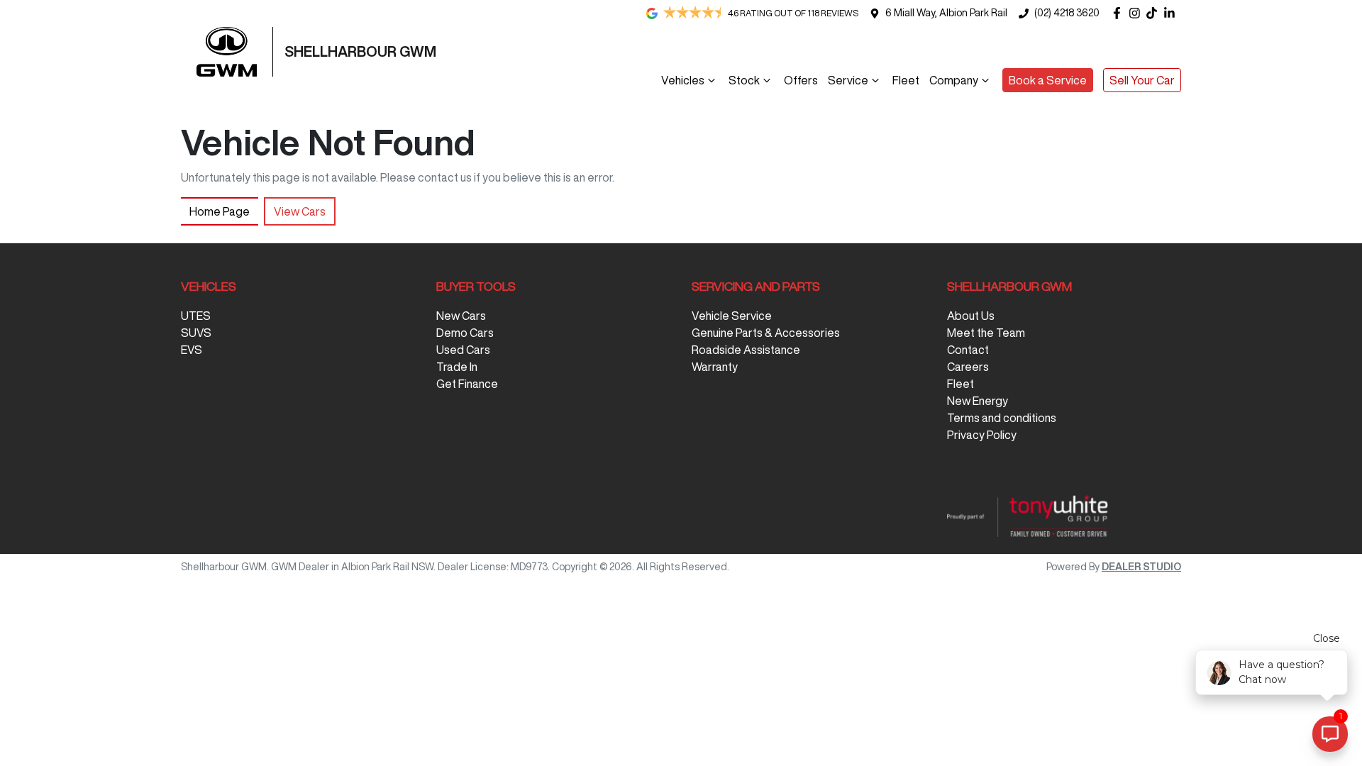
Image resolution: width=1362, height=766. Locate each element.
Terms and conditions (1001, 417)
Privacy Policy (982, 434)
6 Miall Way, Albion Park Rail (946, 13)
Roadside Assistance (746, 349)
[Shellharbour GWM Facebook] (1120, 13)
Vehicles (682, 80)
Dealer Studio (1141, 567)
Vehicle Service (732, 315)
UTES (196, 315)
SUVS (196, 332)
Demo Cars (465, 332)
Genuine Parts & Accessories (766, 332)
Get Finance (467, 383)
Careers (968, 366)
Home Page (219, 211)
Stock (744, 80)
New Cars (461, 315)
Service (848, 80)
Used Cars (463, 349)
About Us (971, 315)
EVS (191, 349)
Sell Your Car (1142, 80)
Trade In (456, 366)
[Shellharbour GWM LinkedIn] (1172, 13)
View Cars (300, 211)
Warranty (715, 366)
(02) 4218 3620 (1067, 13)
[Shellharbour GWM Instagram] (1137, 13)
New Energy (977, 400)
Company (953, 80)
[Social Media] (1154, 13)
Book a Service (1048, 80)
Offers (801, 80)
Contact (968, 349)
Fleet (905, 80)
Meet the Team (986, 332)
